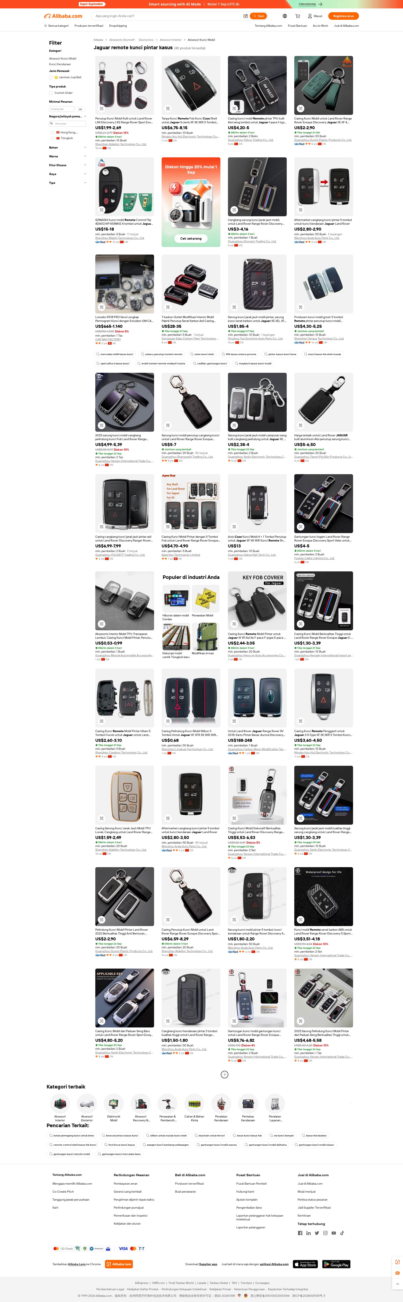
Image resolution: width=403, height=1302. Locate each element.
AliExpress (141, 1283)
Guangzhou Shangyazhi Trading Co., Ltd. (187, 456)
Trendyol (246, 1283)
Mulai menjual (306, 1191)
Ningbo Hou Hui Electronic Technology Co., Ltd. (191, 136)
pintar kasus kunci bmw (282, 354)
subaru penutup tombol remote (163, 354)
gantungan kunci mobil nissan (316, 1144)
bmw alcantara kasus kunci (122, 1135)
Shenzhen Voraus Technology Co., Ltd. (319, 338)
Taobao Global (219, 1283)
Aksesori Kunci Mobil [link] (201, 39)
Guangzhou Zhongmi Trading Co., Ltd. (252, 241)
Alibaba (98, 39)
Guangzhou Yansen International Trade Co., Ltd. (124, 461)
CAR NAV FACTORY (108, 339)
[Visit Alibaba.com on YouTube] (333, 1233)
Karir (55, 1207)
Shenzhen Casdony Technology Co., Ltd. (121, 752)
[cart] (298, 16)
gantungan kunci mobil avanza (219, 1144)
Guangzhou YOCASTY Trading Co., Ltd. (120, 554)
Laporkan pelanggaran (250, 1227)
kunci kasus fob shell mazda (324, 354)
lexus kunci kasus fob (249, 1135)
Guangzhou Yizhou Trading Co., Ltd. (250, 140)
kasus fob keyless (316, 1135)
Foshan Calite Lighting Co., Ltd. (314, 558)
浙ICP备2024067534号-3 (308, 1295)
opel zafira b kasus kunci (115, 363)
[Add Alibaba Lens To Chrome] (119, 1264)
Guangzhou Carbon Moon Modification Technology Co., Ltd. (257, 749)
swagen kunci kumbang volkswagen (168, 1144)
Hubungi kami (245, 1191)
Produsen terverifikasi (189, 1183)
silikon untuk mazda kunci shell (168, 1135)
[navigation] (68, 557)
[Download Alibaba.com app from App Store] (305, 1264)
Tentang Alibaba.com (67, 1174)
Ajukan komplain (247, 1199)
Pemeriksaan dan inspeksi (130, 1215)
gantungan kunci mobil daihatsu (268, 1144)
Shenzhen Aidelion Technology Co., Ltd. (121, 144)
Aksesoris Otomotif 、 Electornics (131, 39)
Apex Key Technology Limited (181, 554)
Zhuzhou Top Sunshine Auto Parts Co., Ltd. (255, 338)
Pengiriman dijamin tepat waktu (134, 1199)
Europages (262, 1283)
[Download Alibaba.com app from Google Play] (336, 1264)
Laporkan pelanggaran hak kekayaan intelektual (259, 1217)
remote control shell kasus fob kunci (75, 1144)
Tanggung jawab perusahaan (70, 1199)
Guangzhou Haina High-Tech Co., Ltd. (252, 554)
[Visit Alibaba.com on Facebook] (300, 1233)
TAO (234, 1283)
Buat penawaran (185, 1191)
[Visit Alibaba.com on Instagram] (325, 1233)
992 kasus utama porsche (241, 354)
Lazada (201, 1283)
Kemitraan (304, 1215)
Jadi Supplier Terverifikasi (314, 1207)
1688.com (158, 1283)
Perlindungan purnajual (129, 1207)
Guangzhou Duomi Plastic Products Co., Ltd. (323, 140)
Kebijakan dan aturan (127, 1223)
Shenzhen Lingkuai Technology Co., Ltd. (187, 749)
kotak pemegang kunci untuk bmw (74, 1135)
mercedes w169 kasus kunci (117, 354)
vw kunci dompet (284, 1135)
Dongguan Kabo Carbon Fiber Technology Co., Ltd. (191, 338)
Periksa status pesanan (313, 1199)
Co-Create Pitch (63, 1191)
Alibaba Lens (77, 1264)
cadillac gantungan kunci (212, 363)
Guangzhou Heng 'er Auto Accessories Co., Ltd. (257, 655)
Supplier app (208, 1264)
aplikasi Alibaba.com (274, 1264)
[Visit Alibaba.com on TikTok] (342, 1233)
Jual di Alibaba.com (310, 1183)
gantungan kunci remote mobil (72, 1154)
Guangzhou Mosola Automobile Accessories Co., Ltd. (124, 655)
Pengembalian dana (249, 1207)
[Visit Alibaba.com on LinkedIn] (308, 1233)
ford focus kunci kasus (122, 1144)
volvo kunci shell (204, 354)
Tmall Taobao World (181, 1283)
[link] (397, 1262)
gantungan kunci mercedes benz (121, 1154)
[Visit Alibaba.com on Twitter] (316, 1233)
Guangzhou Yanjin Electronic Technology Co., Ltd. (257, 456)
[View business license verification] (239, 1296)
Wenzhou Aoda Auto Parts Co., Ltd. (316, 238)
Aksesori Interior (171, 39)
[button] (245, 16)
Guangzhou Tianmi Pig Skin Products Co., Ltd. (323, 456)
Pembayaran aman (126, 1183)
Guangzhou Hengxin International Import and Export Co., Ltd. (323, 655)
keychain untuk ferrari (212, 1135)
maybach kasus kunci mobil (255, 363)
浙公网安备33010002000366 (270, 1295)
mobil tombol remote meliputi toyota (163, 363)
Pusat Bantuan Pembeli (251, 1183)
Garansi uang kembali (127, 1191)
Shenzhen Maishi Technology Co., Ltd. (119, 238)
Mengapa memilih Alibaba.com (72, 1183)
